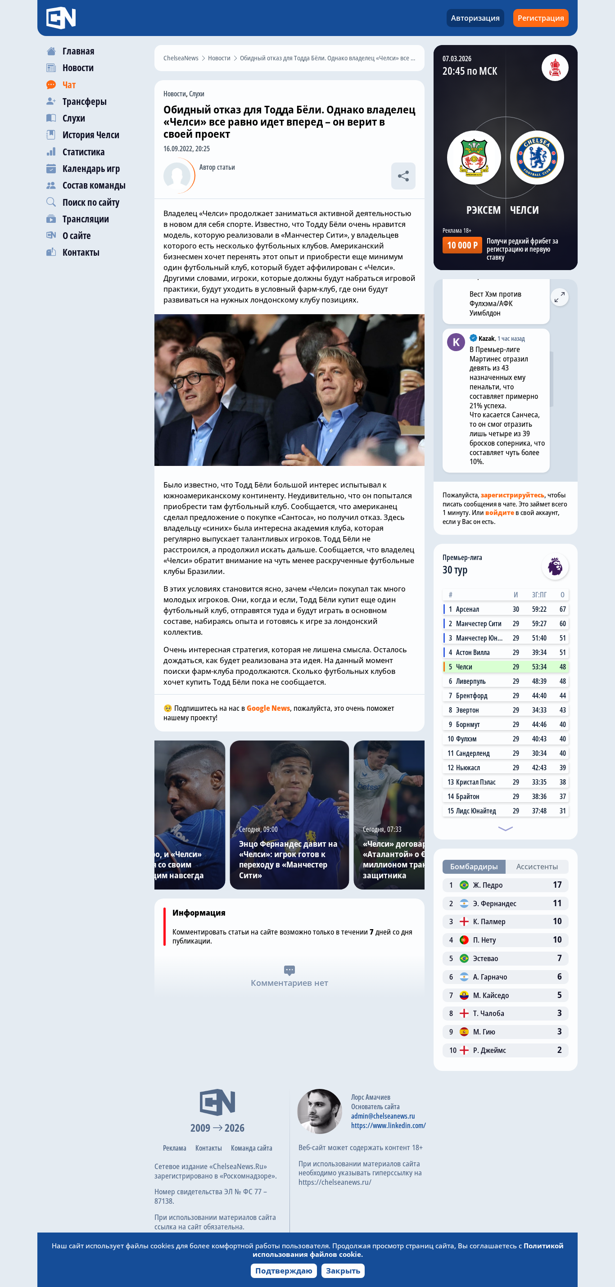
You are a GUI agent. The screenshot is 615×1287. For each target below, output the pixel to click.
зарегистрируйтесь (512, 494)
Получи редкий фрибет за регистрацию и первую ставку (522, 249)
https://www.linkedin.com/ (388, 1125)
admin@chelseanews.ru (383, 1116)
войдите (499, 512)
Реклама (174, 1148)
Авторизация (475, 18)
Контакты (208, 1148)
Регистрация (541, 18)
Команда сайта (251, 1148)
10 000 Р (462, 245)
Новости (174, 94)
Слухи (196, 94)
